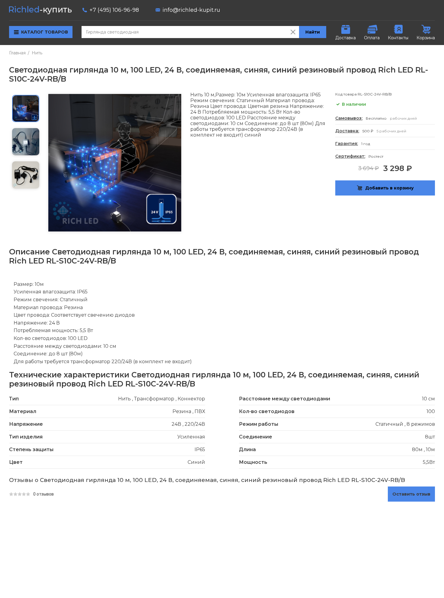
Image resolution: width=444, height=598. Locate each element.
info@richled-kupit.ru (191, 10)
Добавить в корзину (389, 188)
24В (176, 424)
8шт (430, 437)
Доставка (345, 37)
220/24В (195, 424)
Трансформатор (154, 399)
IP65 (200, 449)
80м (417, 449)
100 (430, 411)
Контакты (398, 37)
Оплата (372, 37)
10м (430, 449)
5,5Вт (429, 462)
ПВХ (200, 411)
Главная (17, 53)
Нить (37, 53)
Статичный (389, 424)
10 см (428, 399)
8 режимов (421, 424)
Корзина (426, 37)
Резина (181, 411)
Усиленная (191, 437)
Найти (312, 32)
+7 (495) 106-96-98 (114, 10)
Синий (196, 462)
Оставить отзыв (411, 494)
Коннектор (191, 399)
